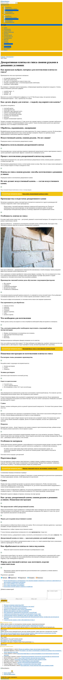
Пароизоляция (8, 35)
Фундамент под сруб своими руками (11, 640)
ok (1, 4)
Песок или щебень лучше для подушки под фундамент (34, 649)
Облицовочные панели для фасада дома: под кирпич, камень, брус (22, 615)
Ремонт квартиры (9, 32)
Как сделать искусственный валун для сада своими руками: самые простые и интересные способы (28, 633)
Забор (5, 27)
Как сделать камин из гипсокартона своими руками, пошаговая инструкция (22, 625)
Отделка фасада (8, 36)
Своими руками (8, 44)
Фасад (5, 50)
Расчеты (6, 33)
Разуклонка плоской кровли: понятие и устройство (18, 586)
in (7, 4)
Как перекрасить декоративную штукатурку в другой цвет (20, 612)
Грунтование (7, 45)
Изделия (6, 42)
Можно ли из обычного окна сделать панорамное (18, 609)
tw (6, 4)
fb (3, 4)
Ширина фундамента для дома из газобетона (16, 611)
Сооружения (7, 30)
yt (2, 4)
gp (4, 4)
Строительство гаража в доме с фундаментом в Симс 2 (19, 619)
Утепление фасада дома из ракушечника (15, 608)
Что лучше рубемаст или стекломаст (14, 583)
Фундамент (7, 48)
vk (8, 4)
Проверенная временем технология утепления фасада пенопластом (40, 656)
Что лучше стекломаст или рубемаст (14, 585)
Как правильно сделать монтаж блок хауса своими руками (37, 665)
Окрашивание (8, 38)
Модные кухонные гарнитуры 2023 (14, 605)
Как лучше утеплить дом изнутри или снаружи (32, 658)
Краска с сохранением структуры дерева (29, 664)
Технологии (7, 29)
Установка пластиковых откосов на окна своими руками (30, 659)
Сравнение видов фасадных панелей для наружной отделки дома (22, 614)
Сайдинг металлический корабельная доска (29, 662)
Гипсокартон (7, 47)
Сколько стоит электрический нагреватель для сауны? (19, 606)
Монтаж (6, 39)
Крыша (6, 41)
